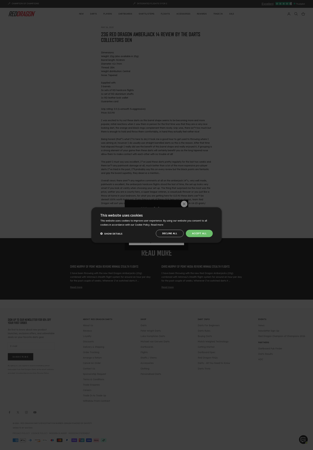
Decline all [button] (169, 233)
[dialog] (156, 225)
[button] (111, 233)
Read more (157, 224)
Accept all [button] (199, 233)
